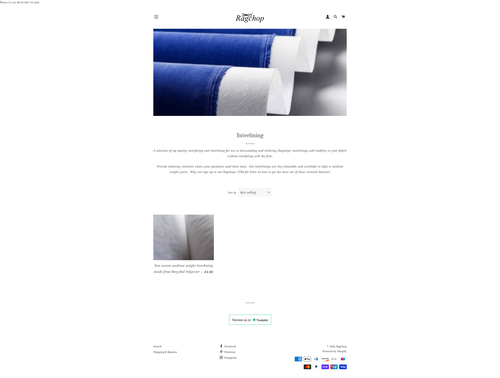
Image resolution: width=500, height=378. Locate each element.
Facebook (230, 346)
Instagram (230, 357)
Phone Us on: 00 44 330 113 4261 (19, 2)
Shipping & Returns (165, 352)
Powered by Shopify (334, 351)
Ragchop (341, 346)
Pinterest (229, 352)
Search (157, 346)
